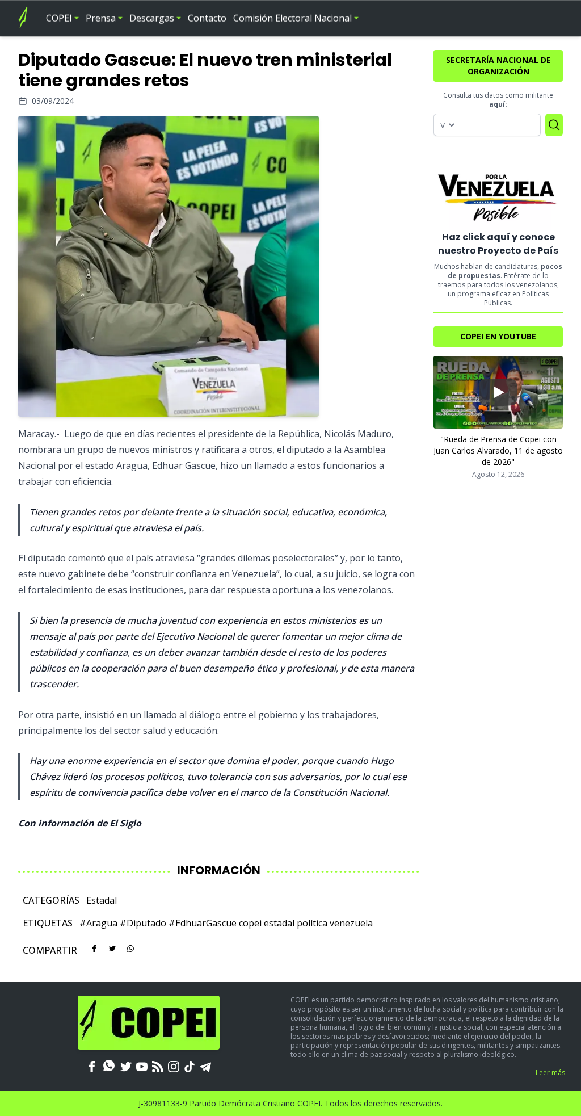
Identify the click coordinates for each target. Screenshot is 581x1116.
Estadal (101, 900)
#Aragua (98, 923)
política (312, 923)
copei (250, 923)
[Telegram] (205, 1065)
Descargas (151, 18)
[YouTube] (142, 1065)
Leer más (550, 1072)
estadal (279, 923)
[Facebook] (92, 1065)
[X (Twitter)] (126, 1065)
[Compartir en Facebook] (94, 948)
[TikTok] (189, 1065)
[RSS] (157, 1065)
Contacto (207, 18)
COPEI (59, 18)
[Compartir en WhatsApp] (130, 948)
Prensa (101, 18)
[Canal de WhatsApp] (109, 1065)
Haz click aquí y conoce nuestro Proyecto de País (498, 243)
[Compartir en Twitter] (112, 948)
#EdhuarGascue (203, 923)
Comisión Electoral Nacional (292, 18)
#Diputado (143, 923)
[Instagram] (173, 1065)
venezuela (351, 923)
